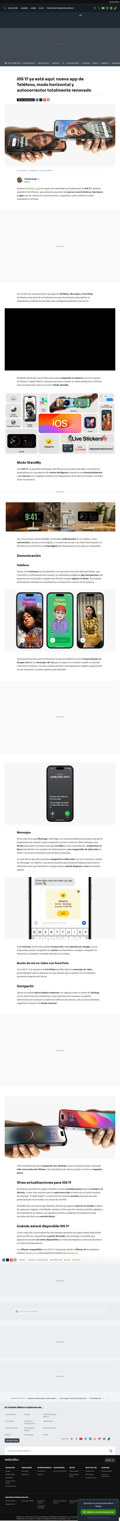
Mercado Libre (43, 63)
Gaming (24, 8)
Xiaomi (95, 63)
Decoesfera (89, 1474)
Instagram (107, 8)
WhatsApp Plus (96, 1398)
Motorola (55, 63)
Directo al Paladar (60, 1471)
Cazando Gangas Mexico (49, 1415)
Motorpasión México (74, 1502)
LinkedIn (104, 1438)
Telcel (45, 1434)
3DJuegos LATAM (27, 1501)
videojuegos (29, 1434)
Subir (108, 1460)
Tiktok (115, 8)
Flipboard (44, 99)
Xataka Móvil (10, 1474)
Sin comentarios (27, 100)
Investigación (10, 1414)
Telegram (90, 1438)
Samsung (86, 63)
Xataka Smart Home (10, 1482)
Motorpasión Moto (74, 1475)
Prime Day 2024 (11, 1428)
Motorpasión (74, 1471)
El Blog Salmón (106, 1471)
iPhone (77, 1260)
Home (33, 8)
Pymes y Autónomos (105, 1475)
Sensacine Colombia (41, 1507)
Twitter (99, 8)
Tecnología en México (29, 1429)
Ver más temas (12, 1440)
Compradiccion (91, 1477)
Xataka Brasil (10, 1504)
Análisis (27, 1414)
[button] (32, 178)
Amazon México (29, 63)
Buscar (111, 1451)
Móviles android (49, 1428)
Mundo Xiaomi (10, 1486)
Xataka (8, 1471)
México (8, 1434)
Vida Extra (25, 1474)
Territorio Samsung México (60, 8)
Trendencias (89, 1471)
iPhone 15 (72, 1253)
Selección (13, 8)
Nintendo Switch (73, 63)
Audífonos (105, 63)
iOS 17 (68, 1260)
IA (63, 63)
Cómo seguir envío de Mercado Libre (73, 1398)
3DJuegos (25, 1471)
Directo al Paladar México (60, 1502)
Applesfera (9, 1477)
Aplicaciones (48, 1421)
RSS (95, 1438)
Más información (77, 1518)
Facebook (94, 8)
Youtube (103, 8)
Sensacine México (41, 1502)
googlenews (111, 8)
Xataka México (10, 1501)
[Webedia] (114, 1)
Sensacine (41, 1471)
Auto (41, 8)
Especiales (9, 1421)
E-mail (48, 99)
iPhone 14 (30, 1253)
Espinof (40, 1474)
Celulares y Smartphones (38, 1260)
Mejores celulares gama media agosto (42, 1398)
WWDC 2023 (34, 188)
